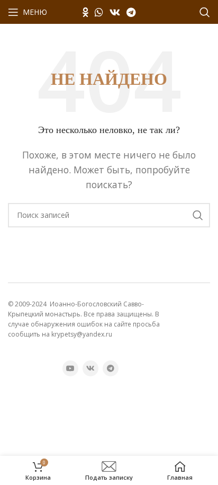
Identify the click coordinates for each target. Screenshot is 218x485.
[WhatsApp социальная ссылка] (99, 12)
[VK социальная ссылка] (114, 12)
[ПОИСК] (198, 215)
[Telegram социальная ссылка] (131, 12)
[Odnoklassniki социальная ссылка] (85, 12)
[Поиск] (204, 12)
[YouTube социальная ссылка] (70, 368)
